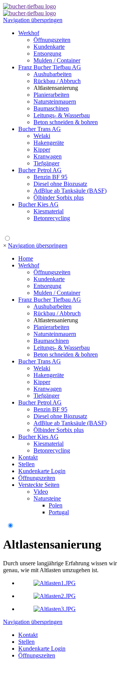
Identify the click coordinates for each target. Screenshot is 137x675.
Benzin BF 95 (50, 177)
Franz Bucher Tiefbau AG (49, 67)
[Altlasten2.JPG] (54, 596)
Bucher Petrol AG (40, 170)
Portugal (59, 512)
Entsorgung (47, 53)
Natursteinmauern (54, 101)
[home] (29, 6)
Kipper (41, 149)
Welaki (41, 136)
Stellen (26, 464)
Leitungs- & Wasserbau (61, 115)
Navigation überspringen (32, 20)
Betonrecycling (51, 218)
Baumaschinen (51, 108)
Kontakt (28, 457)
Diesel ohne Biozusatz (60, 184)
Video (40, 491)
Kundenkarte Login (41, 471)
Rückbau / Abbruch (57, 81)
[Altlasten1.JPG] (54, 583)
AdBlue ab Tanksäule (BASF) (70, 190)
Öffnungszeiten (51, 40)
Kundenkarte (49, 46)
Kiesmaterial (48, 211)
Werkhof (28, 33)
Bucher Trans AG (39, 129)
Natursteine (47, 498)
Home (25, 258)
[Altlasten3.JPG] (54, 609)
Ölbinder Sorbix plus (58, 197)
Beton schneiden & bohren (65, 122)
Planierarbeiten (51, 94)
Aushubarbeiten (52, 74)
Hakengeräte (48, 142)
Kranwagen (47, 156)
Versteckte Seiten (38, 484)
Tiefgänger (46, 163)
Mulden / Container (56, 60)
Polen (55, 505)
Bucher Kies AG (38, 204)
